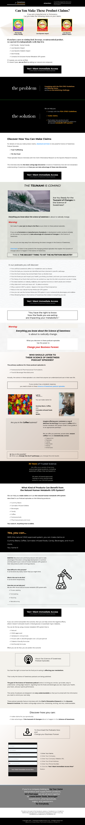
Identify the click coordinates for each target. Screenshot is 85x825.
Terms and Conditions (46, 822)
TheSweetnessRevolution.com (41, 820)
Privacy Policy (35, 822)
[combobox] (9, 763)
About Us (28, 822)
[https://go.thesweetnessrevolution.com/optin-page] (22, 3)
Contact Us (57, 822)
